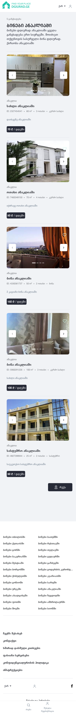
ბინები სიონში (47, 608)
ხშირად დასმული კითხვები (21, 648)
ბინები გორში (11, 549)
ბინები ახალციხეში (15, 595)
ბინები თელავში (48, 549)
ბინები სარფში (47, 582)
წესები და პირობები (38, 700)
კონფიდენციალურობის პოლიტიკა (26, 662)
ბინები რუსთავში (49, 543)
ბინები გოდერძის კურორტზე (55, 569)
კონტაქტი (9, 640)
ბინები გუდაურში (49, 556)
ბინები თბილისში (14, 536)
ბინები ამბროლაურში (51, 601)
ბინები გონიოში (13, 582)
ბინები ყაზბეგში (48, 562)
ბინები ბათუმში (48, 536)
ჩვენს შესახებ (12, 633)
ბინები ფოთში (12, 601)
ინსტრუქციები (12, 670)
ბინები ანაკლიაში (49, 588)
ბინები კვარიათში (49, 575)
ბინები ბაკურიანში (15, 556)
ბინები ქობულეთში (15, 575)
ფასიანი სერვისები (16, 655)
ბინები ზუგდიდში (49, 595)
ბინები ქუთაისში (13, 543)
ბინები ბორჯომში (14, 569)
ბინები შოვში (11, 608)
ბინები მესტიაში (13, 562)
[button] (63, 75)
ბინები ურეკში (12, 588)
